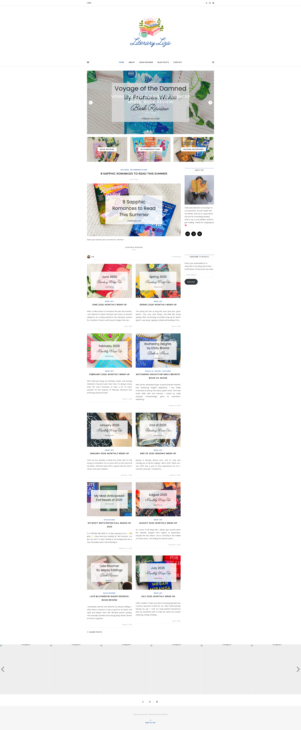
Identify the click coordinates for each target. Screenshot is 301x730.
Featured (157, 91)
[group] (25, 669)
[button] (150, 692)
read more (150, 113)
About (132, 62)
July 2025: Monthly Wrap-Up (158, 596)
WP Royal (163, 714)
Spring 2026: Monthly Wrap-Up (158, 305)
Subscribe (191, 282)
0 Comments (176, 257)
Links (89, 3)
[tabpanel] (150, 102)
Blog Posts (163, 62)
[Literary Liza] (150, 31)
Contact (177, 62)
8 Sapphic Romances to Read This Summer (134, 173)
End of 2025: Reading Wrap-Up (158, 453)
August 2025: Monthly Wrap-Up (158, 523)
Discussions (109, 520)
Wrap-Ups (109, 301)
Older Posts (95, 632)
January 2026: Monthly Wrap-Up (109, 453)
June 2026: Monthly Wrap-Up (109, 305)
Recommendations (138, 170)
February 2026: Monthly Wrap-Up (109, 374)
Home (121, 62)
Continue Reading (134, 247)
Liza (92, 257)
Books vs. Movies (153, 371)
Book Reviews (146, 62)
